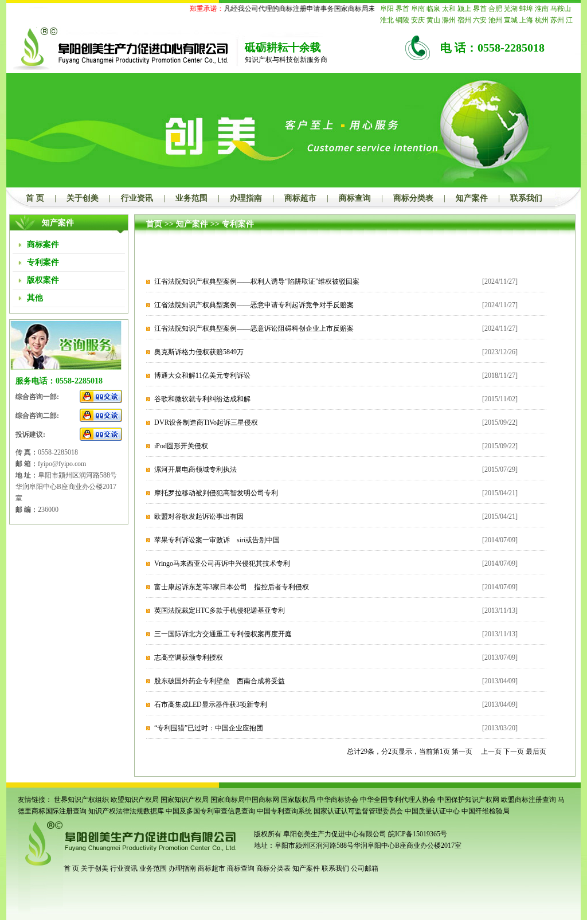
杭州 (542, 20)
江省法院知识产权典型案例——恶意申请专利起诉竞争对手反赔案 (254, 305)
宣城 (511, 20)
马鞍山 (560, 9)
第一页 (462, 751)
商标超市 (300, 198)
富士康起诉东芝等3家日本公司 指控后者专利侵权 (231, 587)
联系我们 (526, 198)
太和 (449, 9)
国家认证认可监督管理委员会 (358, 811)
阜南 (418, 9)
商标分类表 (413, 198)
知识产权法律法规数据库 (126, 811)
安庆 (418, 20)
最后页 (536, 751)
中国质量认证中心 (432, 811)
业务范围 (191, 198)
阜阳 (387, 9)
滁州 (449, 20)
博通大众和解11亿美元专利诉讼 (202, 375)
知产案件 (472, 198)
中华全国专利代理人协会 (398, 800)
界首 (402, 9)
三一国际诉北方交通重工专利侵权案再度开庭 (223, 634)
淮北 (387, 20)
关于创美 (82, 198)
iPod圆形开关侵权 (181, 446)
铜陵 (402, 20)
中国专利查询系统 (284, 811)
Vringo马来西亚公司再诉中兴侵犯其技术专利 (222, 563)
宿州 (464, 20)
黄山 (433, 20)
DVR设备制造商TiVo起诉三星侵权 (206, 422)
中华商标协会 (337, 800)
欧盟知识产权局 (135, 800)
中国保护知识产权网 (468, 800)
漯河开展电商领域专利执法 (195, 469)
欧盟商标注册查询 (528, 800)
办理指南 (246, 198)
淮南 (542, 9)
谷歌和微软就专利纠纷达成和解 (202, 399)
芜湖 (511, 9)
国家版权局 (298, 800)
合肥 (495, 9)
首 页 (35, 198)
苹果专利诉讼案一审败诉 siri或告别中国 (217, 540)
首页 (154, 224)
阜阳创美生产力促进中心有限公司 (333, 834)
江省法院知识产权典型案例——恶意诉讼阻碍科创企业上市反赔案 (254, 328)
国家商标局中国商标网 (244, 800)
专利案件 (238, 224)
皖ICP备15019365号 (417, 834)
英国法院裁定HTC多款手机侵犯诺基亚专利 (219, 610)
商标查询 (355, 198)
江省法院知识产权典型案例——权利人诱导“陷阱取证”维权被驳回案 (256, 281)
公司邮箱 (364, 868)
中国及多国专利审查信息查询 (210, 811)
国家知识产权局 (185, 800)
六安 (480, 20)
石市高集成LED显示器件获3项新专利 (210, 704)
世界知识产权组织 (81, 800)
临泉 (433, 9)
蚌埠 (526, 9)
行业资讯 (137, 198)
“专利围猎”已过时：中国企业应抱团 (208, 728)
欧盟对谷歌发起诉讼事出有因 (199, 516)
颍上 (464, 9)
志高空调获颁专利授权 (188, 657)
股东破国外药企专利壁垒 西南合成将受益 (219, 681)
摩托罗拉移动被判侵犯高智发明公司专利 (216, 493)
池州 (495, 20)
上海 (526, 20)
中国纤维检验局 (485, 811)
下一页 (513, 751)
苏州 (557, 20)
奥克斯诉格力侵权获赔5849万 (199, 352)
